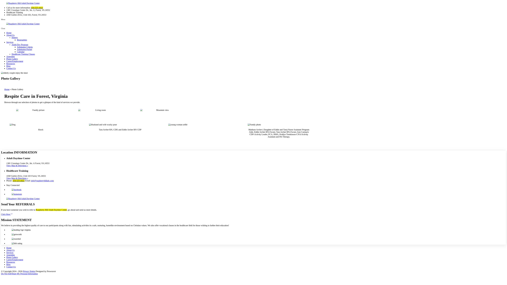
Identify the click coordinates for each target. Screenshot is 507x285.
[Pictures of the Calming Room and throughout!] (161, 110)
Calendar (20, 52)
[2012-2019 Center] (37, 110)
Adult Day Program (20, 45)
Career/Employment (14, 61)
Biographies (22, 40)
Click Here (6, 214)
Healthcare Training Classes (23, 54)
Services (9, 42)
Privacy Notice (29, 271)
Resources (10, 64)
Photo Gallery (12, 59)
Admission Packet (24, 49)
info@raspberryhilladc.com (42, 181)
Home (8, 33)
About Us (10, 35)
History (15, 37)
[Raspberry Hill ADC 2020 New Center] (99, 110)
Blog (8, 66)
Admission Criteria (25, 47)
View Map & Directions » (17, 166)
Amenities (10, 56)
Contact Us (11, 68)
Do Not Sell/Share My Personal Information (19, 274)
